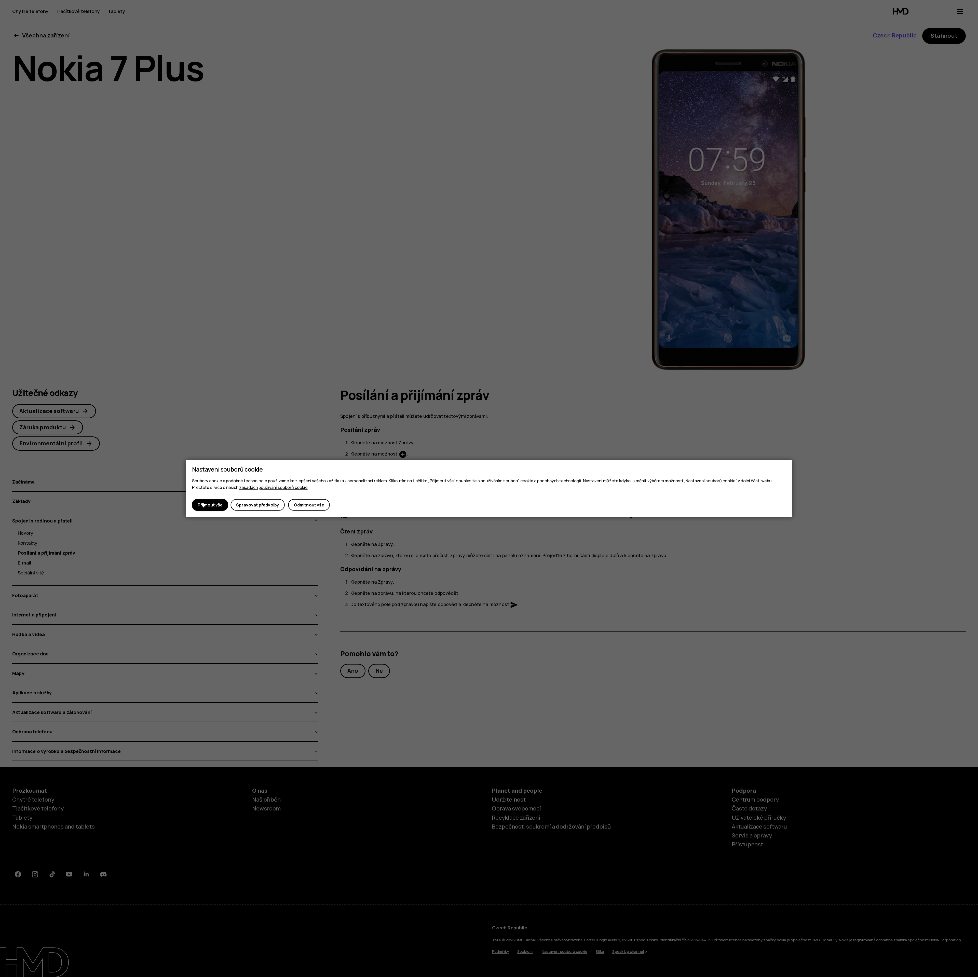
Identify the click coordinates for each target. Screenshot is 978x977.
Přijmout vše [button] (210, 505)
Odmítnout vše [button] (309, 505)
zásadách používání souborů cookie (273, 487)
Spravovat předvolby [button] (257, 505)
